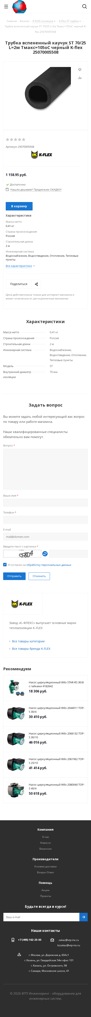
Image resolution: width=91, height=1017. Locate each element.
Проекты (45, 896)
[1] (8, 139)
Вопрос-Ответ (45, 872)
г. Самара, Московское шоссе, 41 (49, 971)
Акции (45, 890)
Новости (45, 843)
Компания (45, 829)
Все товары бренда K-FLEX (31, 649)
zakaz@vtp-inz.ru (69, 940)
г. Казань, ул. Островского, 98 (49, 965)
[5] (24, 139)
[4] (20, 139)
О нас (45, 837)
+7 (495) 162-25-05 (29, 940)
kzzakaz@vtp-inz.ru (68, 945)
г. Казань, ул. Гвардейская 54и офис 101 (49, 960)
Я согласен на (39, 565)
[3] (16, 139)
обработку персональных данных (48, 565)
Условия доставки (45, 866)
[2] (12, 139)
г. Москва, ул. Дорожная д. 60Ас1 (49, 955)
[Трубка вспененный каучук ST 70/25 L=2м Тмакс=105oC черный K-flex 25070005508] (45, 92)
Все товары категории (28, 641)
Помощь (45, 883)
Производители (45, 859)
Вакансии (45, 848)
